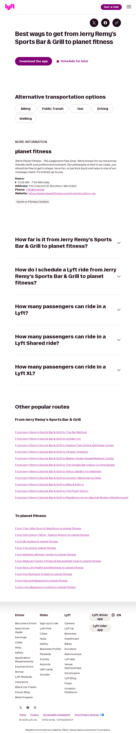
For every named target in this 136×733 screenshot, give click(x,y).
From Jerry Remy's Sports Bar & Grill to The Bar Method (51, 432)
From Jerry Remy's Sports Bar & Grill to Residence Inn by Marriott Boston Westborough (71, 497)
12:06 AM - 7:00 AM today (34, 182)
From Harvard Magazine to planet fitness (41, 580)
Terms (22, 714)
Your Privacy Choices (87, 714)
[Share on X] (94, 23)
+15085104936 (35, 190)
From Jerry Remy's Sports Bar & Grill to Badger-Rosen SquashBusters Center (64, 458)
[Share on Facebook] (105, 23)
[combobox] (116, 615)
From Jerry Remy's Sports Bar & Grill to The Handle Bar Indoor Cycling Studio (65, 465)
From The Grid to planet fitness (35, 548)
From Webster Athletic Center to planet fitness (45, 554)
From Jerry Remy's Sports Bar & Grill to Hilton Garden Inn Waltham (58, 471)
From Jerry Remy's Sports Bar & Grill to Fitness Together (51, 452)
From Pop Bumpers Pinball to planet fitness (43, 574)
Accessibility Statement (56, 714)
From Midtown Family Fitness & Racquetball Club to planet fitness (58, 561)
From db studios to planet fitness (36, 541)
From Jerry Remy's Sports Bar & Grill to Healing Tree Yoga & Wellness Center (64, 445)
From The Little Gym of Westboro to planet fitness (48, 528)
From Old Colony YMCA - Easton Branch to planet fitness (52, 535)
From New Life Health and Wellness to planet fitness (49, 567)
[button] (129, 7)
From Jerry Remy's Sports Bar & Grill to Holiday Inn (48, 439)
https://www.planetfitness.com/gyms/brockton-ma (61, 193)
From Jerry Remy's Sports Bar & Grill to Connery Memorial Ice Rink (58, 478)
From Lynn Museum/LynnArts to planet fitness (45, 587)
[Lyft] (10, 7)
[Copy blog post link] (116, 23)
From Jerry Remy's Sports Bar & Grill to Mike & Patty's (49, 484)
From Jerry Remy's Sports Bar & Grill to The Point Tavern (51, 491)
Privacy (34, 714)
